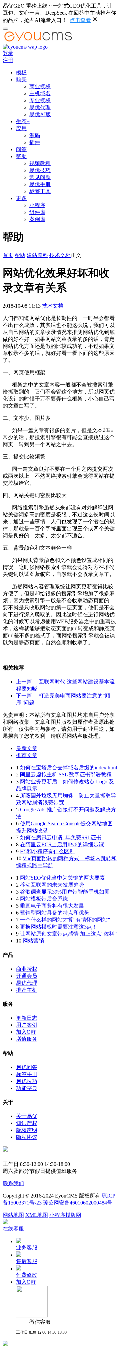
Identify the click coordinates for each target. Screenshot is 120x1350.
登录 (8, 53)
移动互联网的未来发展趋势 (52, 885)
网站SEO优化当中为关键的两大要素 (62, 878)
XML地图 (36, 1215)
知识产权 (26, 1123)
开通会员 (26, 976)
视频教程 (40, 163)
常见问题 (40, 177)
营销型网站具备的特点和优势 (54, 913)
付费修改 (26, 1275)
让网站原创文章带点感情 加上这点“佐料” (68, 934)
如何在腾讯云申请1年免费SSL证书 (60, 837)
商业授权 (40, 86)
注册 (8, 60)
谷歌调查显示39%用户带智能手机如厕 (65, 892)
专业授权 (40, 100)
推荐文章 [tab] (26, 755)
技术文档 (60, 255)
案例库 (37, 219)
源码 (34, 135)
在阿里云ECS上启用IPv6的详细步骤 (62, 844)
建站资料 (37, 255)
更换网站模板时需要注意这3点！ (58, 927)
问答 (21, 149)
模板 (21, 72)
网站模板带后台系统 (44, 899)
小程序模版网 (65, 1215)
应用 (21, 128)
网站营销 (33, 941)
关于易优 (26, 1116)
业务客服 (26, 1247)
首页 (8, 255)
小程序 (37, 205)
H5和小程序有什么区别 (47, 851)
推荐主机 (26, 990)
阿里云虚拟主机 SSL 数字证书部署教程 (66, 774)
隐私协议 (26, 1137)
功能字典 (26, 1088)
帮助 (21, 156)
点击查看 (80, 20)
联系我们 (13, 1183)
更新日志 (26, 1018)
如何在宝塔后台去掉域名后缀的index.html (68, 767)
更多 (21, 198)
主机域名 (40, 93)
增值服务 (26, 1039)
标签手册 (26, 1074)
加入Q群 (26, 1032)
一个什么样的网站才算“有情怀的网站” (65, 920)
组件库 (37, 212)
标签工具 (40, 191)
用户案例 (26, 1025)
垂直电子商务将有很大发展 (52, 906)
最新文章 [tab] (26, 748)
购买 (21, 79)
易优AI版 (40, 114)
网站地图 (13, 1215)
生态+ (23, 121)
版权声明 (26, 1130)
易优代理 (40, 107)
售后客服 (26, 1261)
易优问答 (26, 1067)
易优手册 (40, 184)
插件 (34, 142)
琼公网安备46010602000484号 (77, 1203)
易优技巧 (40, 170)
